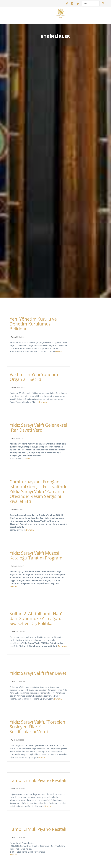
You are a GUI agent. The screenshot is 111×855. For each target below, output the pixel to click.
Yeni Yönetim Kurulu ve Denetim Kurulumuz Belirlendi (33, 324)
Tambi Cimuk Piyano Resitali (38, 780)
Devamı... (59, 351)
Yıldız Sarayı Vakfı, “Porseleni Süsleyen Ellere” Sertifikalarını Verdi (38, 726)
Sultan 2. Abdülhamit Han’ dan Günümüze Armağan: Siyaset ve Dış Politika (36, 618)
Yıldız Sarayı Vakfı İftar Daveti (38, 673)
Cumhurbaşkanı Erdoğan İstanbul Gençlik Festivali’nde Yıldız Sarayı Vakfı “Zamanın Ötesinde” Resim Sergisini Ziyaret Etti (38, 491)
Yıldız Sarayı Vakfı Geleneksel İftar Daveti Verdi (38, 427)
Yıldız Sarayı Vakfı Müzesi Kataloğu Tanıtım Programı (36, 555)
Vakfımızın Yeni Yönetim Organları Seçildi (34, 376)
